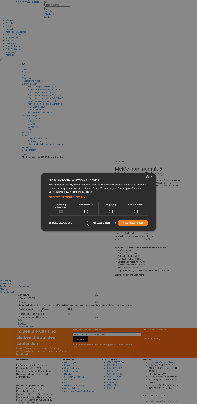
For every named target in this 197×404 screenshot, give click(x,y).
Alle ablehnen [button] (101, 222)
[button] (98, 197)
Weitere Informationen (80, 191)
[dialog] (98, 202)
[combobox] (147, 176)
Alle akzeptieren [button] (133, 222)
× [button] (151, 176)
